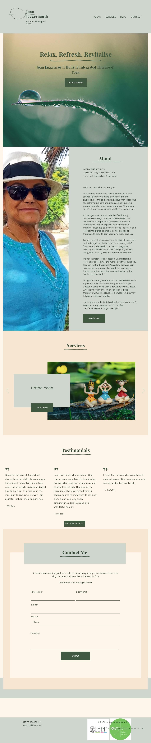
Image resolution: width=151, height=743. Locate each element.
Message (35, 633)
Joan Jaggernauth (37, 14)
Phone (34, 617)
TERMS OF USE (136, 728)
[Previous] (7, 391)
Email (34, 605)
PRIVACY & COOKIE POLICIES (112, 728)
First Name (36, 592)
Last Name (81, 592)
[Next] (143, 391)
